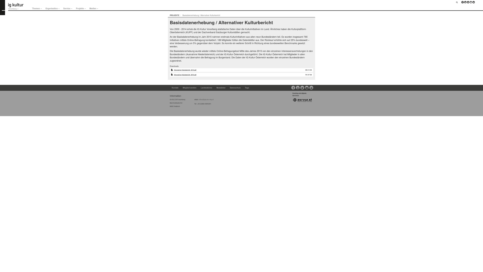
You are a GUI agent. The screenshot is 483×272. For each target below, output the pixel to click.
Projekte (80, 8)
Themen (36, 8)
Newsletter (221, 87)
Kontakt (175, 87)
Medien (93, 8)
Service (67, 8)
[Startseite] (18, 5)
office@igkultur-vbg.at (206, 99)
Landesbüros (206, 87)
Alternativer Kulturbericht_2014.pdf (185, 70)
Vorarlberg (12, 8)
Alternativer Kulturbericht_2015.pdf (185, 75)
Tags (247, 87)
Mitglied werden (189, 87)
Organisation (51, 8)
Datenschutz (235, 87)
